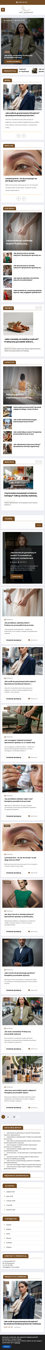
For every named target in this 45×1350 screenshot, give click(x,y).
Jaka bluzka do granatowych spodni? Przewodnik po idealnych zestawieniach (23, 555)
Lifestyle (8, 1225)
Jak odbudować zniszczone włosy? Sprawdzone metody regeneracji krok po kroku (26, 446)
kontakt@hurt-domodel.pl (11, 1267)
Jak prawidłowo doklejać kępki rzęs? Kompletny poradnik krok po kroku (18, 800)
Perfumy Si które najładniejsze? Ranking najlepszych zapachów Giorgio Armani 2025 (18, 396)
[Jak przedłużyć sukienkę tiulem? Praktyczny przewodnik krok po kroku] (22, 602)
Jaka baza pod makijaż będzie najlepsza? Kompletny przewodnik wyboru (20, 1091)
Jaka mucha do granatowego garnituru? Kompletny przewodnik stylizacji (19, 974)
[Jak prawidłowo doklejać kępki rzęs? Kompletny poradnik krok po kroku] (22, 778)
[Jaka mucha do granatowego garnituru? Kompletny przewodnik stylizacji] (22, 952)
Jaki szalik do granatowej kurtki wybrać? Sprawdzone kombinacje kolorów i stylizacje (22, 114)
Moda (7, 52)
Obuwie (7, 708)
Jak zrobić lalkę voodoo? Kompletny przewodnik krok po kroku (27, 433)
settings (17, 1343)
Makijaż (7, 767)
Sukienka (7, 591)
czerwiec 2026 (10, 1201)
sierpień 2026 (10, 1192)
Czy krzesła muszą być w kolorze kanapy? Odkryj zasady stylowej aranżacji (20, 494)
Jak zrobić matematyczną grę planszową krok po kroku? (25, 421)
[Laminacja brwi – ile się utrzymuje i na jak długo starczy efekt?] (22, 837)
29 (14, 1117)
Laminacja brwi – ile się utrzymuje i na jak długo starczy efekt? (21, 180)
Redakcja (8, 20)
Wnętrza (9, 1247)
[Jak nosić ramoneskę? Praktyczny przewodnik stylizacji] (22, 1011)
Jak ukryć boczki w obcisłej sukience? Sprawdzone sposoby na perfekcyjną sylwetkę (27, 254)
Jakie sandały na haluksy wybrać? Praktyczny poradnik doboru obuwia (21, 341)
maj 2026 (9, 1205)
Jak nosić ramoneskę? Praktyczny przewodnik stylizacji (17, 1033)
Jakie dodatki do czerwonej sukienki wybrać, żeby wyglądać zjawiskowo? (27, 291)
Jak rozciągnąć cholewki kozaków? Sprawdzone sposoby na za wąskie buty (19, 741)
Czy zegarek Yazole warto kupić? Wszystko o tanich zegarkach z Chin (22, 57)
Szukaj (8, 519)
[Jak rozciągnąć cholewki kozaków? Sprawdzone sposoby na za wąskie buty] (22, 720)
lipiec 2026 (9, 1196)
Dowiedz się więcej (13, 61)
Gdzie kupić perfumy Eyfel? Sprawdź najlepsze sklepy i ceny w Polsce (27, 408)
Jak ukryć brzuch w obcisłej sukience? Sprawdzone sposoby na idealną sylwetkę (27, 267)
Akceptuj (6, 1346)
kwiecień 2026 (10, 1210)
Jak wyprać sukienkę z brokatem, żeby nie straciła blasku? (26, 279)
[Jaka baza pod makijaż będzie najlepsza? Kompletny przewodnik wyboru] (22, 1070)
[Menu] (3, 10)
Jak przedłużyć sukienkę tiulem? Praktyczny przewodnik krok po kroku (20, 242)
